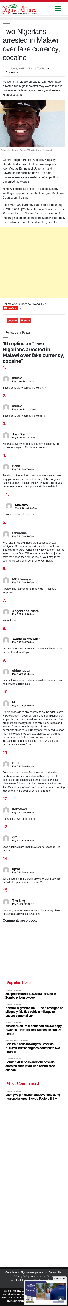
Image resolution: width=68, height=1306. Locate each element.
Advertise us (38, 1273)
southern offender (26, 636)
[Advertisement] (34, 259)
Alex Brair (19, 431)
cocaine (12, 317)
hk (14, 700)
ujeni (16, 866)
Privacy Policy (22, 1273)
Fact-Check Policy (18, 1277)
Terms (50, 1273)
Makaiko (21, 502)
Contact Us (55, 1269)
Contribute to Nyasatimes (20, 1269)
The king (18, 898)
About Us (42, 1269)
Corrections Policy (41, 1277)
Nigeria (25, 317)
